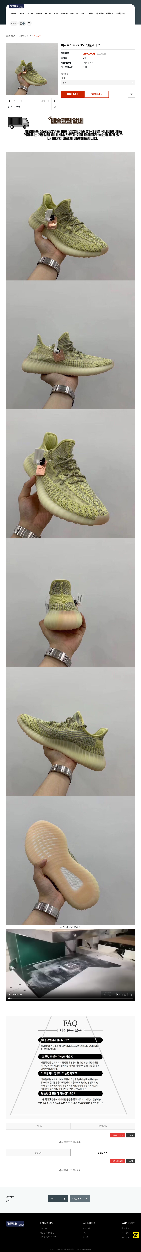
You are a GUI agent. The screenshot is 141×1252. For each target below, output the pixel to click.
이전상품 (18, 100)
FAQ (52, 1198)
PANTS (39, 13)
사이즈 (64, 77)
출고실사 (100, 13)
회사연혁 (125, 1232)
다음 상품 (45, 100)
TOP (22, 13)
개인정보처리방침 (47, 1232)
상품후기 (109, 13)
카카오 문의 (76, 1198)
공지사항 (86, 1228)
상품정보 (38, 1126)
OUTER (30, 13)
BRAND (13, 13)
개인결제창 (120, 13)
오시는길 (125, 1236)
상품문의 (102, 1126)
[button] (29, 23)
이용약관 (43, 1228)
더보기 (130, 1135)
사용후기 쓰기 (117, 1135)
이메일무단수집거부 (48, 1236)
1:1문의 (90, 13)
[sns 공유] (54, 107)
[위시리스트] (131, 94)
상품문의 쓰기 (117, 1161)
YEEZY (37, 35)
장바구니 (98, 94)
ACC (82, 13)
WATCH (64, 13)
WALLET (74, 13)
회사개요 (125, 1228)
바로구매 (74, 94)
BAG (56, 13)
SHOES (48, 13)
